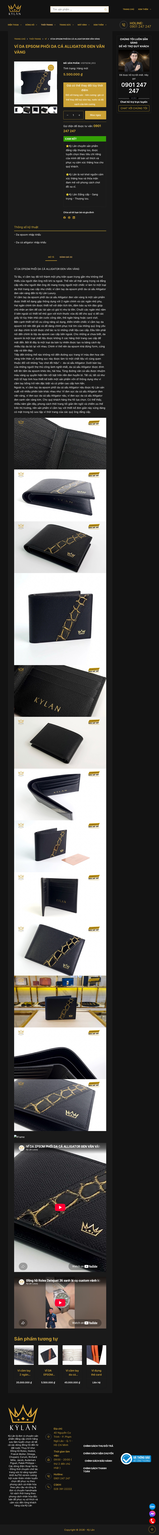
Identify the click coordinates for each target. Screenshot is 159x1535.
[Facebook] (64, 217)
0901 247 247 (140, 26)
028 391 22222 (63, 1488)
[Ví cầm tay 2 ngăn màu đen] (24, 1355)
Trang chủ (128, 9)
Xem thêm (143, 9)
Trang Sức (65, 25)
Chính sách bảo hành (98, 1460)
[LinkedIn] (74, 217)
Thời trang (47, 25)
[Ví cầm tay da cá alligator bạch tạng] (72, 1355)
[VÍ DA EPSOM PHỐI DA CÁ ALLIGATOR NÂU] (48, 1355)
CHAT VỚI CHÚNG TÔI (134, 108)
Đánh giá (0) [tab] (66, 257)
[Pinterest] (69, 217)
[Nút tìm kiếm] (105, 9)
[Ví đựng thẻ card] (96, 1355)
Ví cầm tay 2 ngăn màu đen (24, 1374)
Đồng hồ (29, 25)
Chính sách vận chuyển (98, 1453)
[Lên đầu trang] (152, 1529)
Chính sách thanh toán (95, 1470)
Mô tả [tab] (51, 257)
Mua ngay (95, 114)
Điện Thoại (13, 25)
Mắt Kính (82, 25)
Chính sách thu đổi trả (98, 1445)
